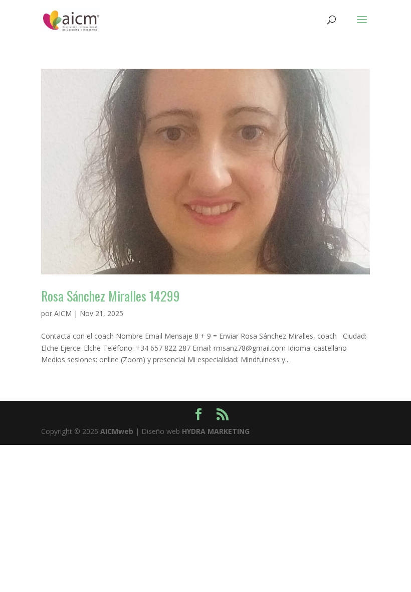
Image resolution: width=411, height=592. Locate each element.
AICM (63, 313)
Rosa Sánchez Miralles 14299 (110, 296)
